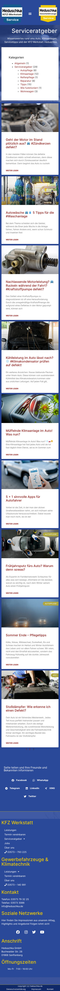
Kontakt (50, 989)
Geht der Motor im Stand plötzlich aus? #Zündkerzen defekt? (28, 143)
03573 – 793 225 (17, 852)
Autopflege (26, 70)
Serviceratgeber (23, 66)
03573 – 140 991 (16, 884)
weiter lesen (12, 170)
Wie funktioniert (29, 87)
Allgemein (20, 63)
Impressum (36, 989)
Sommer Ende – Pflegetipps (26, 635)
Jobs (7, 843)
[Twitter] (34, 932)
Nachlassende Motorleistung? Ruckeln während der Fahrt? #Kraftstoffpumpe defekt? (28, 285)
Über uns (9, 847)
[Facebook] (18, 932)
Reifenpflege (27, 77)
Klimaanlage (27, 73)
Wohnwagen (27, 91)
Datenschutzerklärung (16, 989)
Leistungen (10, 830)
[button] (30, 13)
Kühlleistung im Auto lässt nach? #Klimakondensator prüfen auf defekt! (29, 361)
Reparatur (25, 80)
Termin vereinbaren (14, 834)
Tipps (23, 84)
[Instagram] (26, 932)
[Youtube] (42, 932)
